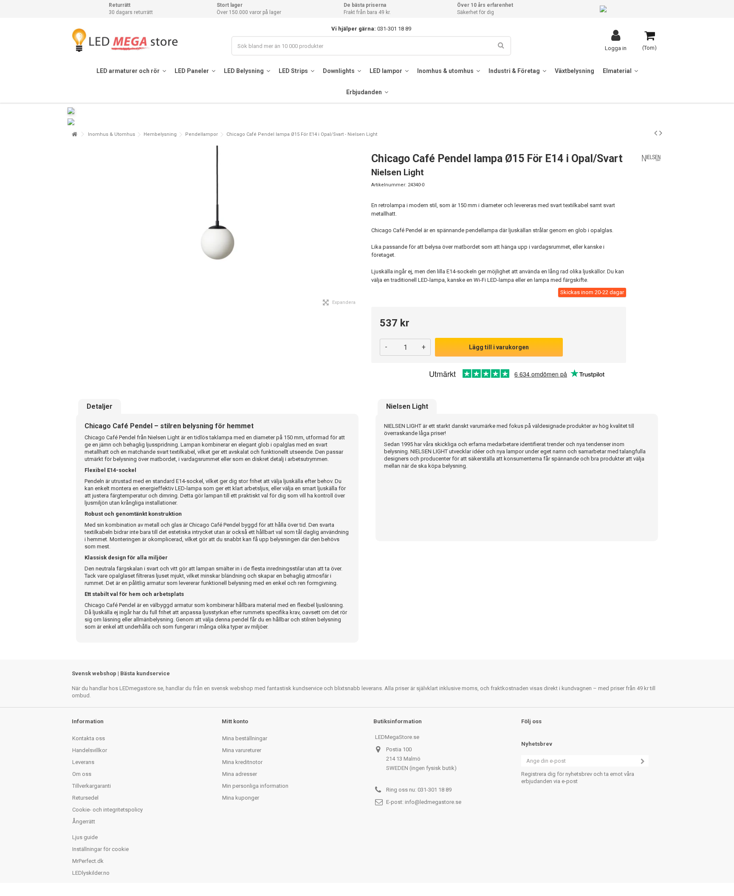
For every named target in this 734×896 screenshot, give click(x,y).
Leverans (83, 762)
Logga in (616, 48)
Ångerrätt (83, 821)
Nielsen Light (407, 406)
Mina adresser (239, 774)
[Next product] (660, 133)
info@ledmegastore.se (433, 802)
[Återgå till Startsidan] (74, 134)
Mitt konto (235, 721)
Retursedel (85, 798)
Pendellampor (201, 134)
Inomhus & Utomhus (111, 134)
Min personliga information (255, 786)
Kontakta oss (88, 738)
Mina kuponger (240, 798)
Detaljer (100, 406)
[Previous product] (655, 133)
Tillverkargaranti (91, 786)
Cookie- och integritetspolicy (107, 809)
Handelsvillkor (89, 750)
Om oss (81, 774)
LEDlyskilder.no (91, 873)
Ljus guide (85, 837)
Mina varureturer (241, 750)
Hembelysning (160, 134)
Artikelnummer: (389, 185)
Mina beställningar (244, 738)
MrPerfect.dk (88, 861)
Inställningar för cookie (100, 849)
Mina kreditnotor (242, 762)
